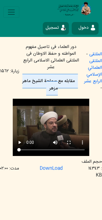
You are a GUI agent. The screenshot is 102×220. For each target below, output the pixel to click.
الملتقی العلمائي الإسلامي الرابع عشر (93, 71)
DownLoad (51, 168)
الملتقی (95, 54)
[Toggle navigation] (11, 12)
